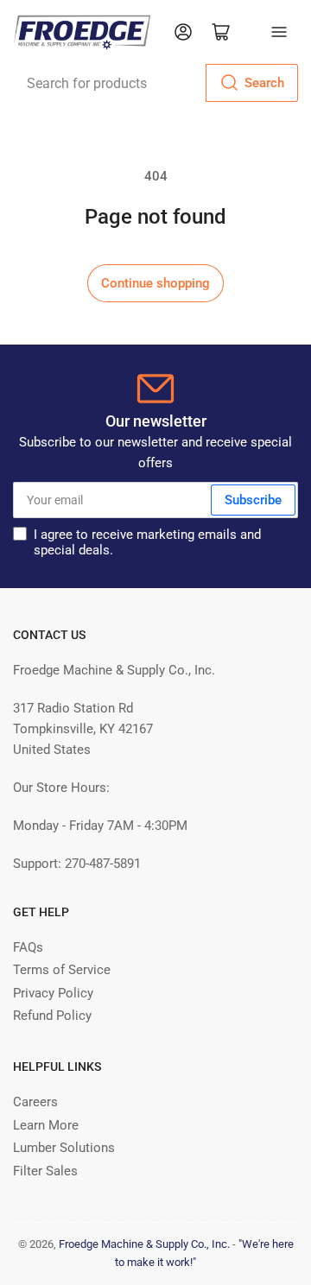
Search (264, 83)
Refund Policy (52, 1015)
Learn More (46, 1125)
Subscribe (253, 500)
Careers (35, 1102)
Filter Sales (45, 1171)
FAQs (28, 947)
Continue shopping (155, 283)
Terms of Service (62, 970)
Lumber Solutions (64, 1147)
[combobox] (155, 83)
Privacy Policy (53, 993)
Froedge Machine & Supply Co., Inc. (144, 1244)
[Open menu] (279, 32)
